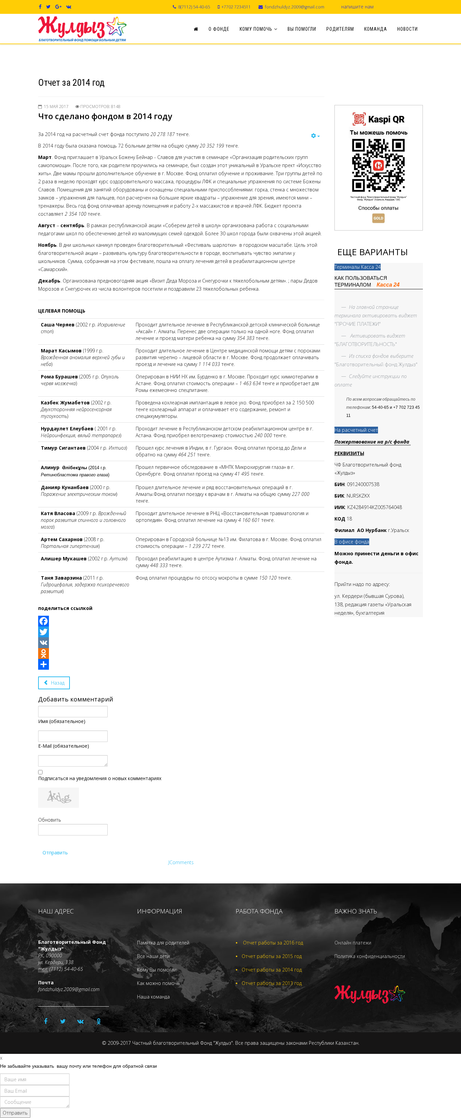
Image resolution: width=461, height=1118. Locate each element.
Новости (407, 29)
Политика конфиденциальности (369, 956)
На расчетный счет (356, 430)
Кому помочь (256, 29)
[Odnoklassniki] (181, 653)
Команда (375, 29)
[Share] (181, 664)
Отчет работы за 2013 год (272, 983)
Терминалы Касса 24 (357, 267)
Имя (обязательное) (61, 721)
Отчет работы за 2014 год (272, 969)
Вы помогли (302, 29)
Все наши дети (153, 956)
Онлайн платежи (352, 942)
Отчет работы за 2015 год (272, 956)
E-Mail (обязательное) (63, 746)
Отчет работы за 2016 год (273, 942)
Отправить (55, 852)
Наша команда (153, 996)
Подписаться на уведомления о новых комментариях (99, 778)
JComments (181, 862)
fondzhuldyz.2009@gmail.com (294, 7)
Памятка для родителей (163, 942)
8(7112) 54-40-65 (194, 7)
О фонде (219, 29)
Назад (57, 683)
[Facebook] (181, 621)
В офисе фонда (351, 541)
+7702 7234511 (236, 7)
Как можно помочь (158, 983)
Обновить (49, 820)
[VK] (181, 642)
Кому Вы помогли (157, 969)
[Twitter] (181, 632)
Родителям (340, 29)
